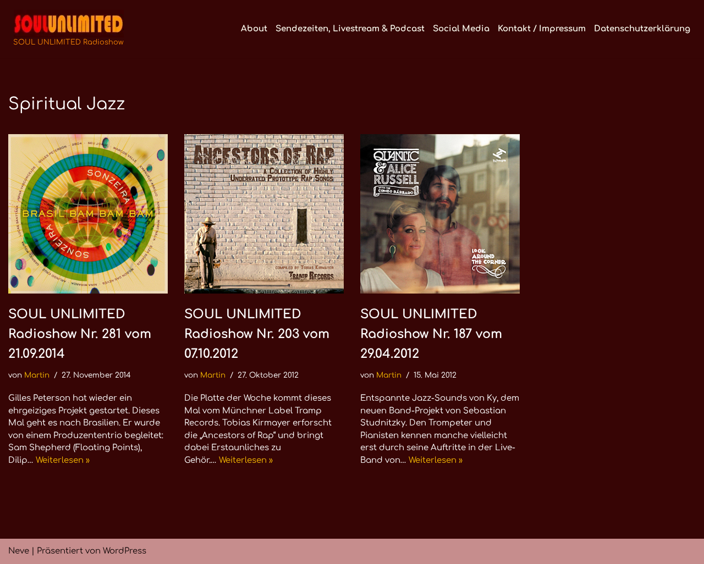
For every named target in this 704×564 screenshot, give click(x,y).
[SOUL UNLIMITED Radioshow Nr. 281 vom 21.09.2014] (88, 214)
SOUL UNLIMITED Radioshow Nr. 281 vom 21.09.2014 (79, 334)
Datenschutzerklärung (642, 29)
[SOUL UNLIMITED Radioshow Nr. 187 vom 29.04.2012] (440, 214)
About (254, 29)
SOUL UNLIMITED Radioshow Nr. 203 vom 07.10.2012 (256, 334)
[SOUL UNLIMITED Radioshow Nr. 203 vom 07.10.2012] (264, 214)
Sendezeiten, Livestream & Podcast (350, 29)
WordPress (124, 551)
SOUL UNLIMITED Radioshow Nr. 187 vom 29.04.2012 (431, 334)
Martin (37, 375)
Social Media (461, 29)
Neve (18, 551)
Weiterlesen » (63, 460)
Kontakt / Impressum (542, 29)
